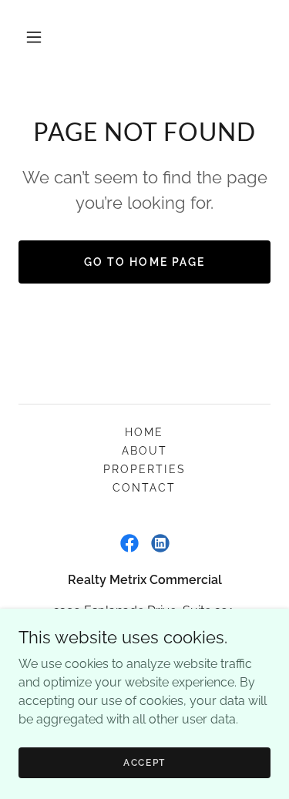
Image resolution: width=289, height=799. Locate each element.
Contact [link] (144, 488)
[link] (129, 543)
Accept (144, 762)
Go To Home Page (144, 262)
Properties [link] (144, 469)
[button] (33, 37)
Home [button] (144, 432)
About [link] (144, 451)
